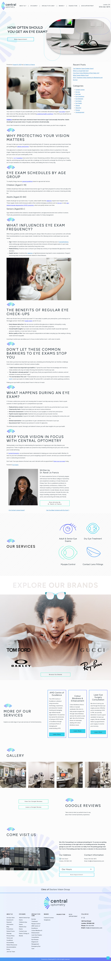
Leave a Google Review (33, 807)
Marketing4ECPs (52, 959)
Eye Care (78, 94)
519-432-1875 (104, 7)
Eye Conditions (79, 96)
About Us (22, 5)
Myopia (77, 110)
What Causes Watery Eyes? (81, 75)
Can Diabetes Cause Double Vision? (83, 68)
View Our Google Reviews (33, 801)
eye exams (62, 111)
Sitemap (9, 933)
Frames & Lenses (49, 917)
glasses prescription (23, 146)
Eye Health (78, 103)
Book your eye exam (59, 461)
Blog (8, 926)
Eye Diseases (79, 98)
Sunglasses (47, 920)
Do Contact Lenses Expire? (17, 510)
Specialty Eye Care (48, 5)
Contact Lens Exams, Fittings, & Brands (24, 933)
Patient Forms (11, 931)
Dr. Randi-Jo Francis (29, 64)
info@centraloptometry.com (96, 861)
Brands (61, 5)
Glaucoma (78, 108)
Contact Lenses (80, 89)
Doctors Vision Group (59, 889)
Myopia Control (35, 923)
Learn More (57, 734)
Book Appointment (87, 5)
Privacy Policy (10, 935)
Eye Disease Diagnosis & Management (35, 942)
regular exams (28, 321)
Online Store (73, 5)
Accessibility (10, 942)
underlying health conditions (45, 114)
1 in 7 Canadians (18, 158)
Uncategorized (79, 112)
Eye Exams (33, 5)
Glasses (77, 105)
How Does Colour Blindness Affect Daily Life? (86, 73)
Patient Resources (12, 945)
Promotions (10, 929)
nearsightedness (63, 242)
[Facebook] (82, 917)
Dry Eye (77, 92)
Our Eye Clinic (11, 917)
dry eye (59, 203)
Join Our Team (11, 951)
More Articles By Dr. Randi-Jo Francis (55, 503)
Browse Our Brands (55, 674)
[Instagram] (84, 917)
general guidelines (27, 181)
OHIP (10, 379)
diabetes (49, 200)
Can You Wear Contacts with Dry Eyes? (57, 510)
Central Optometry (13, 453)
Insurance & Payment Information (10, 922)
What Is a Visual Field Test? (81, 71)
